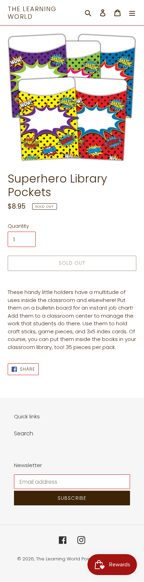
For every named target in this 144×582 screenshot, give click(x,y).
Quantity (18, 226)
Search (23, 433)
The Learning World (32, 12)
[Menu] (132, 13)
